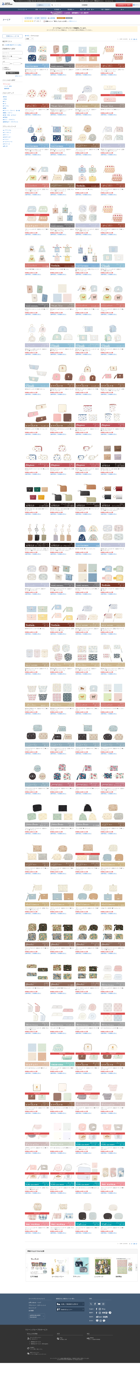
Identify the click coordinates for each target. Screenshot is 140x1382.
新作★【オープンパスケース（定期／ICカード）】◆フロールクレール (112, 669)
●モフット (6, 134)
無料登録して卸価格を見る (33, 75)
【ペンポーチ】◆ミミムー (57, 1028)
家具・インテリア (40, 9)
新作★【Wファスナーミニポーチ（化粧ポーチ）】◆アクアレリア (87, 230)
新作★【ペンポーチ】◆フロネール (35, 389)
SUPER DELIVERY (35, 1316)
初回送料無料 (61, 18)
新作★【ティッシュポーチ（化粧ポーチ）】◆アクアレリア (35, 589)
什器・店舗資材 (105, 9)
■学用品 (5, 117)
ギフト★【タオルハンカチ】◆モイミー (61, 1148)
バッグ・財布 (8, 86)
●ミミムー (6, 139)
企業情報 (52, 18)
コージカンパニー (58, 1276)
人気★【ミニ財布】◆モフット (84, 69)
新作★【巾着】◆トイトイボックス (85, 549)
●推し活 (5, 146)
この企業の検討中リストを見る (12, 45)
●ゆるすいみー (7, 137)
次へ (135, 39)
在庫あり (6, 67)
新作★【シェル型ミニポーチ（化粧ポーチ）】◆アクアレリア (36, 349)
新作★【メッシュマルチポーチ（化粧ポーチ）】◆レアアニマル (62, 70)
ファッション (21, 9)
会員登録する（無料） (124, 5)
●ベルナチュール (7, 141)
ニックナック (98, 1276)
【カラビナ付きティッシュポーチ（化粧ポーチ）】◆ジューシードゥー (112, 789)
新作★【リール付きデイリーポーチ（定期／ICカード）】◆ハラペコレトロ (112, 389)
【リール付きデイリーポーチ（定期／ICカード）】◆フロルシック (112, 948)
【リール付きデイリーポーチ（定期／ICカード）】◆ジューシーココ (112, 70)
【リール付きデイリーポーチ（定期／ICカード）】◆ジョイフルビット (62, 190)
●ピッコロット (7, 132)
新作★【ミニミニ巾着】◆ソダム (59, 269)
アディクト (77, 1276)
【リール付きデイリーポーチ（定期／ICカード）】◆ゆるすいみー (36, 1188)
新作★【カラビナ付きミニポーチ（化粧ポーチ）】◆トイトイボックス (36, 150)
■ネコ (4, 101)
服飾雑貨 (6, 88)
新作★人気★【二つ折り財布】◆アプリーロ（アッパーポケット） (62, 509)
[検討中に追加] (46, 65)
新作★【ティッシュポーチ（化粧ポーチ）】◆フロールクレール (85, 669)
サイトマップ (32, 1308)
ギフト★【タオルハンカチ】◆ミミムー (112, 1028)
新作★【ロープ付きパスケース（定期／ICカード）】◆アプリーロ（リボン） (62, 549)
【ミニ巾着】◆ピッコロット (33, 269)
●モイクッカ (6, 144)
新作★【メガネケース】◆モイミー (110, 109)
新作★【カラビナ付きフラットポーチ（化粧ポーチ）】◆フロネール (87, 349)
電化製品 (70, 9)
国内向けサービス (36, 1342)
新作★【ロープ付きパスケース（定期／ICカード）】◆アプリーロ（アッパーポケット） (36, 550)
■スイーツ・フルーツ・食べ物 (11, 110)
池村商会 (119, 1276)
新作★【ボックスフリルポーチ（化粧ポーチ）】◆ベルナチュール (87, 629)
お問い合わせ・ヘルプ (87, 1)
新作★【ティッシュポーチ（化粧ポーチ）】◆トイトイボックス (60, 150)
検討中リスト (99, 1)
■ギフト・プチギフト (9, 119)
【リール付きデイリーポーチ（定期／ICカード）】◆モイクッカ (62, 1228)
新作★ (5, 97)
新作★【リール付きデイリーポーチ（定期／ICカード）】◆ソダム (62, 629)
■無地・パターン (7, 112)
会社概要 (31, 1310)
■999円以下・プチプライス (10, 122)
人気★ (5, 99)
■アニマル (6, 106)
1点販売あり (7, 69)
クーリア (6, 20)
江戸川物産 (34, 1276)
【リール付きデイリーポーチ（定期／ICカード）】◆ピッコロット (36, 190)
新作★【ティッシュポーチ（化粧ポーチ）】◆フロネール (111, 270)
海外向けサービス (40, 1344)
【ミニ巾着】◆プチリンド (82, 828)
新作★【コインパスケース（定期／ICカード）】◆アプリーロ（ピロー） (112, 509)
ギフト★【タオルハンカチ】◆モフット (36, 1068)
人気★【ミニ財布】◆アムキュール (110, 908)
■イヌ (4, 103)
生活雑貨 (56, 9)
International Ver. (109, 1)
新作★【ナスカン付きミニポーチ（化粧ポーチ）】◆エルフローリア (87, 469)
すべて (27, 35)
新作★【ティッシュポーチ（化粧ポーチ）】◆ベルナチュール (85, 110)
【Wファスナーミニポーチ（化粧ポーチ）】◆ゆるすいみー (85, 1148)
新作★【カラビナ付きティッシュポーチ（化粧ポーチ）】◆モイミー (61, 110)
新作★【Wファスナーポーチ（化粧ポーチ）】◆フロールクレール (61, 669)
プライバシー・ (37, 1305)
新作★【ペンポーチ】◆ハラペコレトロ (36, 429)
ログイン (137, 5)
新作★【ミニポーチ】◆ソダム (84, 189)
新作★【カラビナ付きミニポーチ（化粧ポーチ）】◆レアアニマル (62, 230)
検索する (12, 73)
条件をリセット (18, 76)
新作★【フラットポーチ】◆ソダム (35, 628)
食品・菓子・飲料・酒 (86, 9)
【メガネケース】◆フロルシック (34, 988)
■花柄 (4, 108)
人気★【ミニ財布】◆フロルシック (60, 988)
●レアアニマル (7, 130)
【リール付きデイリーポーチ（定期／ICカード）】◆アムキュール (36, 909)
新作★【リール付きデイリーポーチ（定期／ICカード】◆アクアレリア (112, 150)
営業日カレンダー (12, 36)
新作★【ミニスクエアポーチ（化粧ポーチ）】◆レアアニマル (61, 589)
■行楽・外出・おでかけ (9, 115)
